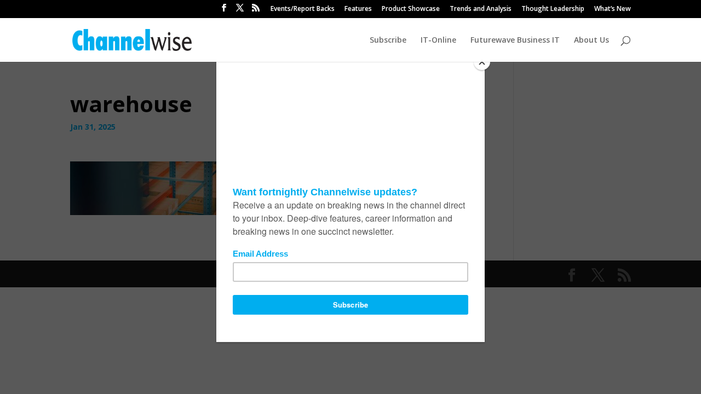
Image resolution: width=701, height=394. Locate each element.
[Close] (482, 62)
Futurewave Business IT (515, 40)
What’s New (612, 9)
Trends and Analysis (481, 9)
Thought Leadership (552, 9)
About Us (591, 40)
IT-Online (438, 40)
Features (358, 9)
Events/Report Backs (303, 9)
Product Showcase (411, 9)
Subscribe (388, 40)
